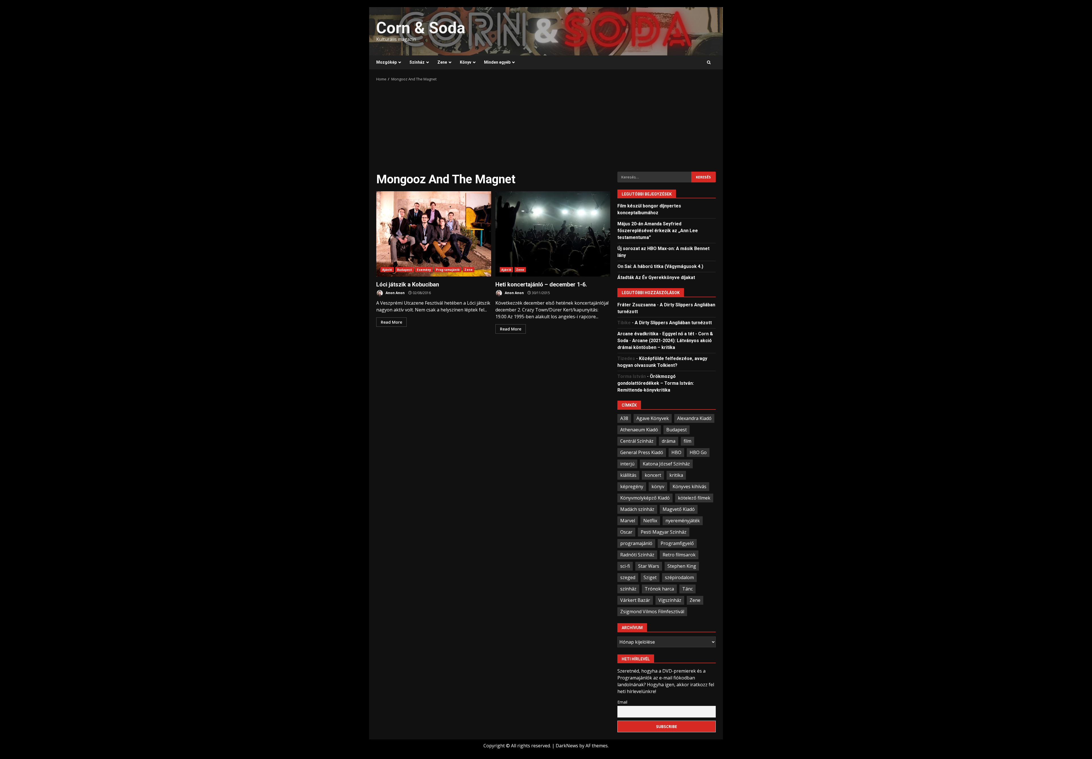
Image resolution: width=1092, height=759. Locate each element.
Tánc (687, 589)
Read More (391, 322)
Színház (417, 62)
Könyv (465, 62)
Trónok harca (659, 589)
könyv (658, 486)
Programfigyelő (677, 543)
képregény (631, 486)
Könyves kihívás (689, 486)
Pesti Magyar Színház (663, 532)
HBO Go (698, 452)
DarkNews (567, 746)
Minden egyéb (497, 62)
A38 (624, 418)
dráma (668, 441)
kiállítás (628, 475)
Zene (442, 62)
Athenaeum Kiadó (639, 430)
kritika (676, 475)
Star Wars (648, 566)
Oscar (626, 532)
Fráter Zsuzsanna (636, 304)
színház (628, 589)
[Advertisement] (546, 125)
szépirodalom (679, 577)
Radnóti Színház (637, 555)
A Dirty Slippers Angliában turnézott (673, 322)
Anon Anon (395, 292)
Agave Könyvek (652, 418)
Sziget (650, 577)
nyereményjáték (682, 520)
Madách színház (637, 509)
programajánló (636, 543)
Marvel (627, 520)
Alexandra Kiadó (694, 418)
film (687, 441)
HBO (676, 452)
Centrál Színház (636, 441)
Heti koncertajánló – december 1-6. (552, 233)
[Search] (709, 62)
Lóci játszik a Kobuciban (433, 233)
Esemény (424, 270)
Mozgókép (386, 62)
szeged (627, 577)
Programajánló (448, 270)
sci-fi (625, 566)
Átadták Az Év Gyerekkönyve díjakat (656, 277)
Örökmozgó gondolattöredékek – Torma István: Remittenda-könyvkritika (655, 383)
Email (622, 702)
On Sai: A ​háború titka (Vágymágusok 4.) (660, 266)
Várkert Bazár (635, 600)
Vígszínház (669, 600)
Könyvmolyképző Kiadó (645, 498)
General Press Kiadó (641, 452)
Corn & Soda (420, 27)
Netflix (650, 520)
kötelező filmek (694, 498)
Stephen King (681, 566)
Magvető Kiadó (679, 509)
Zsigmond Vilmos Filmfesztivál (652, 611)
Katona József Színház (666, 464)
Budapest (404, 270)
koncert (653, 475)
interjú (627, 464)
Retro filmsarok (679, 555)
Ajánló (387, 270)
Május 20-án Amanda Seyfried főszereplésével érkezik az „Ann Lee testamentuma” (657, 230)
